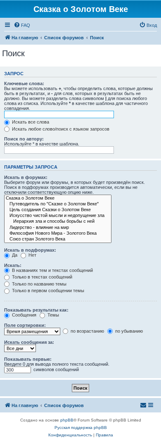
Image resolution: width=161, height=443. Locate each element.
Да (14, 254)
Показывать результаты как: (36, 309)
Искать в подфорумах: (30, 250)
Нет (31, 254)
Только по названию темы (38, 283)
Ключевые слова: (24, 83)
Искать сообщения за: (29, 342)
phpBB (66, 420)
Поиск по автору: (24, 138)
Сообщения (23, 314)
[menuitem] (22, 25)
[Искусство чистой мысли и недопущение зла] (58, 216)
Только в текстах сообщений (41, 276)
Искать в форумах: (25, 177)
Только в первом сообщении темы (47, 290)
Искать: (12, 265)
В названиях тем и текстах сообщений (52, 270)
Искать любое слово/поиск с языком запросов (60, 128)
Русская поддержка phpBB (80, 427)
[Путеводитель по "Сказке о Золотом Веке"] (58, 204)
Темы (52, 314)
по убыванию (128, 331)
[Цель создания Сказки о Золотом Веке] (58, 210)
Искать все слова (30, 121)
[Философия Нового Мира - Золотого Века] (58, 233)
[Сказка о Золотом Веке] (58, 198)
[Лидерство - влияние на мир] (58, 228)
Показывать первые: (28, 359)
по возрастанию (86, 331)
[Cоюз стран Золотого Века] (58, 239)
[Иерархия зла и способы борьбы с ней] (58, 221)
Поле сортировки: (25, 325)
